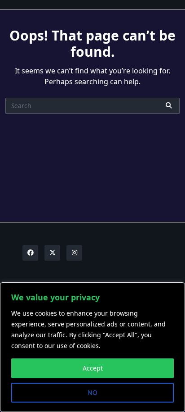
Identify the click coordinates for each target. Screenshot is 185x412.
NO (92, 392)
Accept (93, 368)
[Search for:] (92, 106)
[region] (92, 347)
